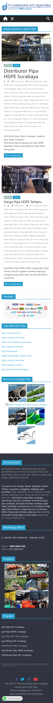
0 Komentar (19, 81)
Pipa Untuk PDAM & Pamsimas (17, 342)
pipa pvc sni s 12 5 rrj (38, 512)
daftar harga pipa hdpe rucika (16, 92)
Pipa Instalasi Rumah (12, 364)
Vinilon (45, 486)
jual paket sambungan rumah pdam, (20, 514)
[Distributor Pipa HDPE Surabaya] (26, 35)
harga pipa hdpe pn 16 (18, 122)
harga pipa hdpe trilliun (34, 254)
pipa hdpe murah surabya (25, 126)
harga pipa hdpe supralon (14, 250)
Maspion (36, 486)
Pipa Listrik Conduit (11, 333)
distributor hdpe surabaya (14, 103)
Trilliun (5, 489)
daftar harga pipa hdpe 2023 (21, 85)
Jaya (42, 489)
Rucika (20, 486)
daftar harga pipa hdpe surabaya (25, 96)
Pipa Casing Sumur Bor (13, 360)
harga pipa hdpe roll (36, 122)
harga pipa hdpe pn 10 (22, 119)
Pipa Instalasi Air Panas (13, 337)
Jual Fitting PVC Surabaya (14, 641)
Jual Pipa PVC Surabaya (13, 627)
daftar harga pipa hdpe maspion (30, 89)
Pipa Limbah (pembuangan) (15, 369)
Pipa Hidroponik (9, 351)
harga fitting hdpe (11, 107)
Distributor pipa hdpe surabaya (27, 497)
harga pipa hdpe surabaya (37, 250)
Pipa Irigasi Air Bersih (12, 346)
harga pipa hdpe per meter (28, 239)
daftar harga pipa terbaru (14, 512)
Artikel (8, 65)
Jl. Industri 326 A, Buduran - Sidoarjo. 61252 (23, 537)
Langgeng (24, 489)
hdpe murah (9, 126)
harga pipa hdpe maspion (23, 115)
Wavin (28, 486)
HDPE (16, 65)
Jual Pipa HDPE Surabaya (14, 631)
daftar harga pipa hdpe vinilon (36, 100)
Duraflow (6, 491)
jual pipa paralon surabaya (29, 503)
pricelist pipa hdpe (11, 262)
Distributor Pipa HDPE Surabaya (21, 73)
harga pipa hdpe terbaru (14, 254)
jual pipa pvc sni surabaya (30, 506)
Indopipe (34, 489)
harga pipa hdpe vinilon (13, 258)
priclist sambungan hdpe (30, 262)
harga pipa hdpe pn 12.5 (24, 243)
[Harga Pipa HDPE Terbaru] (26, 167)
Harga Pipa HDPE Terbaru (23, 201)
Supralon (14, 489)
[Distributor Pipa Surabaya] (5, 19)
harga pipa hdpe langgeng (24, 235)
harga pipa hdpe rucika (36, 247)
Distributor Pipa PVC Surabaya (16, 655)
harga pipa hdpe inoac (23, 111)
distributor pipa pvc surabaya (16, 500)
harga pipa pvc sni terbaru (34, 509)
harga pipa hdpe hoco (28, 232)
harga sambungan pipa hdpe (36, 258)
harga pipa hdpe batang (29, 107)
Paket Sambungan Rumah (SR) (16, 355)
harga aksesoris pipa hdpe (37, 103)
